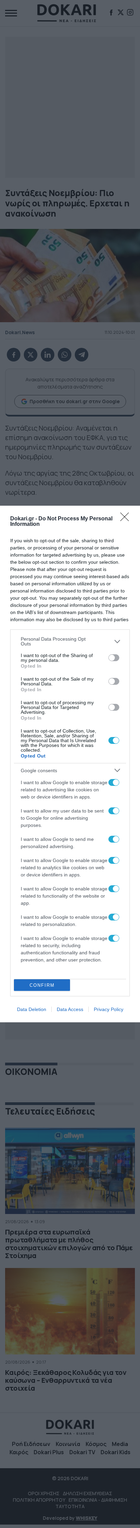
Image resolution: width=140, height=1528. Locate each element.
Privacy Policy (108, 1009)
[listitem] (70, 641)
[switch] (113, 657)
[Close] (126, 519)
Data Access (70, 1009)
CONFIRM (42, 985)
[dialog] (70, 764)
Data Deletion (31, 1009)
